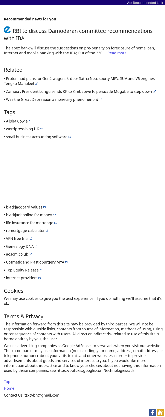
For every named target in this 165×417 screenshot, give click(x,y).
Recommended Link (148, 3)
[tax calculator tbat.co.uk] (36, 83)
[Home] (8, 30)
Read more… (118, 53)
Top (7, 381)
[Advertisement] (83, 171)
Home (9, 388)
